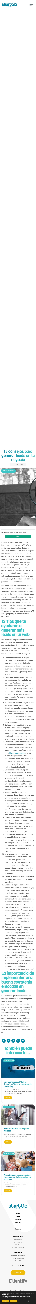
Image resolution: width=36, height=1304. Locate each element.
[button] (31, 5)
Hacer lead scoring (17, 753)
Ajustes (22, 1301)
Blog (18, 1226)
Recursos (18, 1219)
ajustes (15, 1298)
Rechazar (13, 1301)
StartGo (18, 1216)
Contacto (18, 1229)
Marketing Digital (18, 1236)
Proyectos (18, 1223)
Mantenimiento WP (18, 1266)
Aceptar (5, 1301)
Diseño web (18, 1252)
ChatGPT (18, 536)
